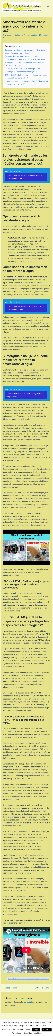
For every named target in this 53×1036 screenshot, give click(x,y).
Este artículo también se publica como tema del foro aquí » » (28, 979)
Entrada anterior (9, 988)
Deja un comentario (11, 35)
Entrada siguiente (43, 988)
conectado (28, 1002)
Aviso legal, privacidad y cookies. (26, 1033)
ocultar (19, 46)
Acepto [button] (36, 1029)
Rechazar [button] (46, 1029)
